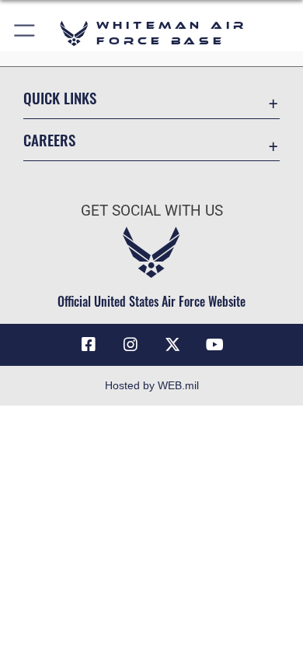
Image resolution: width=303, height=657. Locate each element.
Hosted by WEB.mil (152, 385)
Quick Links (59, 97)
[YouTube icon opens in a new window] (214, 345)
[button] (25, 33)
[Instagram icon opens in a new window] (130, 345)
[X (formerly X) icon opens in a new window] (172, 345)
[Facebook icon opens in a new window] (88, 345)
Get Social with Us (152, 211)
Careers (49, 139)
